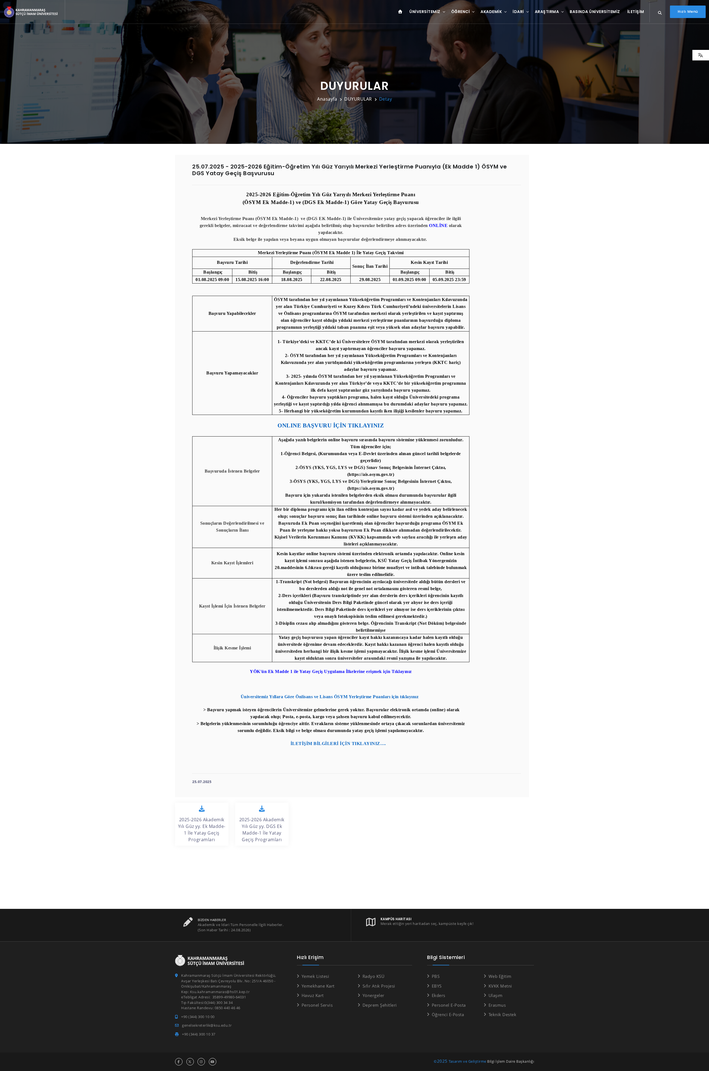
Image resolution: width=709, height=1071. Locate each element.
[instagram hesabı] (201, 1061)
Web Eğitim (500, 976)
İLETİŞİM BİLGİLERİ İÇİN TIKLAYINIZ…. (338, 743)
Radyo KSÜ (373, 976)
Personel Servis (317, 1005)
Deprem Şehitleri (380, 1005)
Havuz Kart (313, 995)
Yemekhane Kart (318, 986)
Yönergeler (373, 995)
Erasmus (497, 1005)
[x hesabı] (190, 1061)
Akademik (491, 11)
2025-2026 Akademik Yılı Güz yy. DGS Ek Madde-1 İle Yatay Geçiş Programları (261, 830)
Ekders (438, 995)
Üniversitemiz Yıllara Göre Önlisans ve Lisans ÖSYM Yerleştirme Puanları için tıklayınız (330, 696)
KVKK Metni (500, 986)
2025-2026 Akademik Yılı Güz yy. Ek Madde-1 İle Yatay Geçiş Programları (201, 830)
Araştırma (547, 11)
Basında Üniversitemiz (595, 11)
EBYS (437, 986)
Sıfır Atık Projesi (379, 986)
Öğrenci (460, 11)
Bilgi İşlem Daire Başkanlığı (510, 1061)
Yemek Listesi (315, 976)
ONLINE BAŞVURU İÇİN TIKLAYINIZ (331, 425)
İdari (518, 11)
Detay (385, 99)
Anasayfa (327, 99)
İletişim (635, 11)
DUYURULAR (358, 99)
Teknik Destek (502, 1014)
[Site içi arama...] (660, 13)
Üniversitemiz (424, 11)
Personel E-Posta (449, 1005)
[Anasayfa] (31, 12)
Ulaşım (496, 995)
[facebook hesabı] (178, 1061)
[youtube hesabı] (212, 1061)
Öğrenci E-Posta (448, 1014)
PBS (436, 976)
